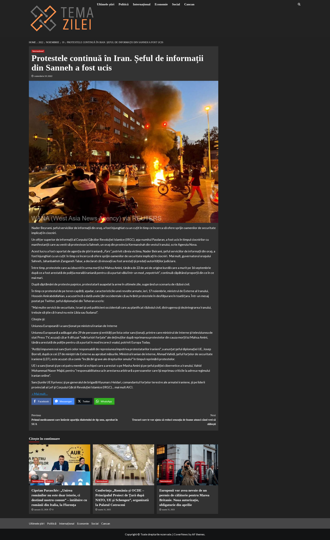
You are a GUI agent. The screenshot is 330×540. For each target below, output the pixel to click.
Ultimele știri (105, 4)
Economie (161, 4)
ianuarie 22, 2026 (41, 510)
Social (176, 4)
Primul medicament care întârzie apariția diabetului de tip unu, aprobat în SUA (74, 420)
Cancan (189, 4)
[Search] (299, 4)
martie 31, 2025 (104, 510)
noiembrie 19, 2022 (43, 76)
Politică (124, 4)
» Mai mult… (39, 394)
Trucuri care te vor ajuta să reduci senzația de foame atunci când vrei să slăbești (174, 420)
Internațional (141, 4)
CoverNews (181, 534)
